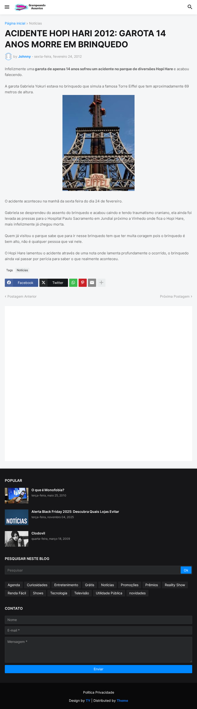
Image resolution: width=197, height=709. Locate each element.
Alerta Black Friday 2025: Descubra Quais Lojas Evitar (75, 511)
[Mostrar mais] (101, 283)
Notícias (35, 23)
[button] (6, 7)
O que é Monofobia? (47, 490)
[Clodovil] (16, 539)
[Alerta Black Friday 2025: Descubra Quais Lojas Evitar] (16, 517)
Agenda (14, 585)
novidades (137, 593)
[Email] (92, 283)
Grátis (89, 585)
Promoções (129, 585)
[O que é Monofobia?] (16, 495)
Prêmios (151, 585)
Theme (122, 700)
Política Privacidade (98, 692)
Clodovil (38, 533)
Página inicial (15, 23)
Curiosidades (37, 585)
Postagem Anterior (22, 296)
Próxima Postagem (175, 296)
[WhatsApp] (73, 283)
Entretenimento (66, 585)
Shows (38, 593)
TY (88, 700)
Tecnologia (58, 593)
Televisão (81, 593)
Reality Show (175, 585)
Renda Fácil (17, 593)
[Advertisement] (46, 383)
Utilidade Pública (109, 593)
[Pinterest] (83, 283)
